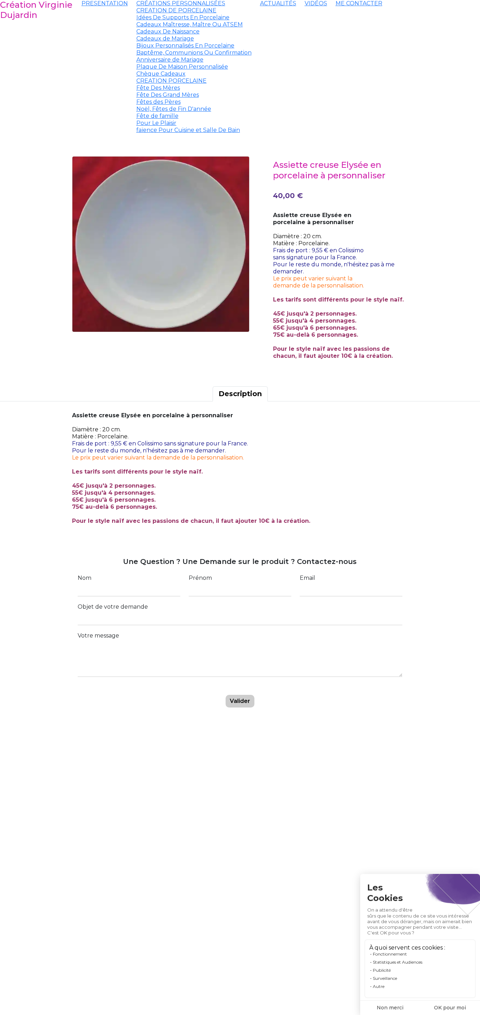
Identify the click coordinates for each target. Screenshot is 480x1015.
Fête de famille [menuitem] (157, 116)
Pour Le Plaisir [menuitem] (156, 123)
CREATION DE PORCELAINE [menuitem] (176, 10)
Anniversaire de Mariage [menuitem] (169, 59)
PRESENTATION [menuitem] (105, 3)
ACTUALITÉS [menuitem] (278, 3)
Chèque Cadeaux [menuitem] (161, 73)
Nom (84, 578)
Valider (240, 701)
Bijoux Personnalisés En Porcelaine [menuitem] (185, 45)
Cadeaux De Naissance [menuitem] (168, 31)
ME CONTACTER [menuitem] (359, 3)
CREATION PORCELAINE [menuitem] (171, 80)
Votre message (98, 635)
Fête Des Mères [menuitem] (158, 87)
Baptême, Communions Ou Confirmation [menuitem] (194, 52)
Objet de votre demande (113, 606)
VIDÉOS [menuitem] (316, 3)
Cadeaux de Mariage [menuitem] (165, 38)
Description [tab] (240, 393)
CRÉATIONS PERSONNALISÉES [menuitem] (180, 3)
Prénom (200, 578)
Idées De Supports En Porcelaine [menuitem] (182, 17)
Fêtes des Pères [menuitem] (158, 102)
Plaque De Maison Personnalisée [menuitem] (182, 66)
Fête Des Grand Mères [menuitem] (167, 94)
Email (307, 578)
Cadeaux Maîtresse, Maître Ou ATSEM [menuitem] (189, 24)
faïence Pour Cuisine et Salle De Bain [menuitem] (188, 130)
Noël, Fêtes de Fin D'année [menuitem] (173, 109)
